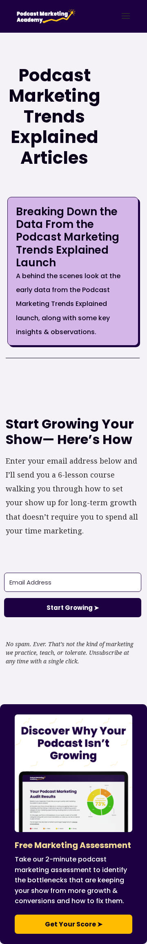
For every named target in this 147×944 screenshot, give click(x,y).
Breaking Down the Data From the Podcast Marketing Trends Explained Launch (67, 237)
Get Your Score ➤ (73, 924)
